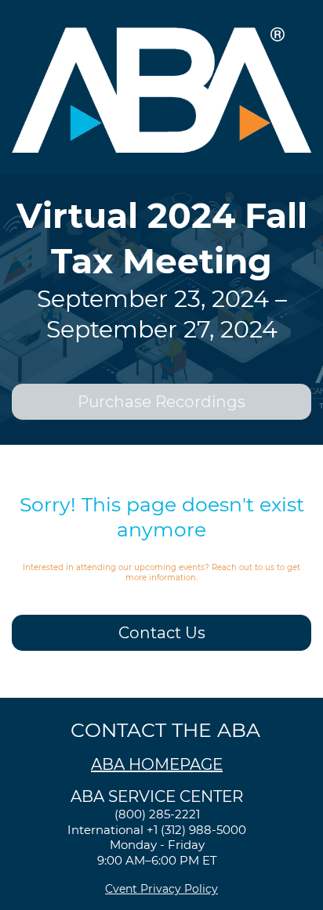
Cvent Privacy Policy (161, 889)
